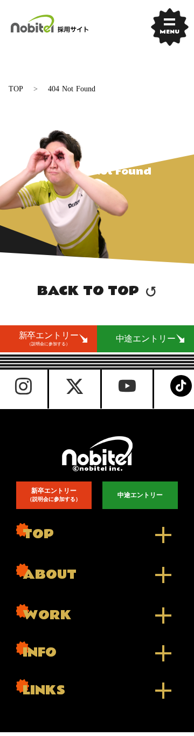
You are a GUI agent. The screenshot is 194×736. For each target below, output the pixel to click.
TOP (16, 89)
